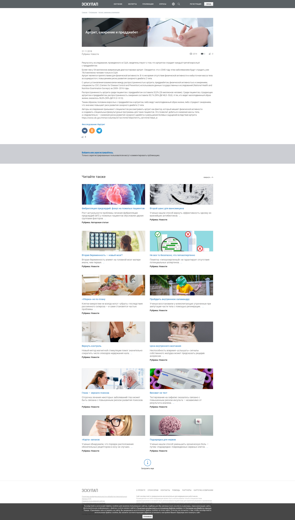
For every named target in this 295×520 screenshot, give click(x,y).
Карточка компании (203, 490)
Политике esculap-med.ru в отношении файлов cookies (159, 508)
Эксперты (132, 4)
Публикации (147, 4)
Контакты (165, 490)
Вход (208, 4)
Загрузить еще (147, 468)
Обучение (118, 4)
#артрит (101, 124)
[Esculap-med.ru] (90, 490)
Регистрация (195, 4)
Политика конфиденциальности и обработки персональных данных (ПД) (104, 498)
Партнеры (186, 490)
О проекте (140, 490)
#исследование (89, 124)
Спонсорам (153, 490)
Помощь (176, 490)
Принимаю (147, 516)
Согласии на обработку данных (198, 508)
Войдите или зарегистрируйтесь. (97, 152)
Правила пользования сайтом (93, 501)
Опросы (162, 4)
